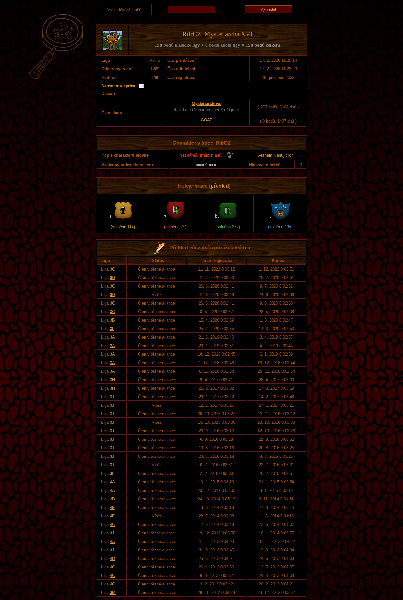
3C (112, 311)
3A (112, 337)
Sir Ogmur (229, 110)
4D (112, 558)
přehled (220, 186)
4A (112, 482)
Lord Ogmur (193, 110)
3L (112, 328)
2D (112, 499)
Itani (178, 110)
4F (112, 507)
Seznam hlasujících (275, 155)
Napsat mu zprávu (119, 86)
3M (113, 592)
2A (112, 345)
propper (212, 110)
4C (112, 524)
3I (111, 473)
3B (112, 320)
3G (112, 269)
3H (112, 379)
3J (112, 396)
